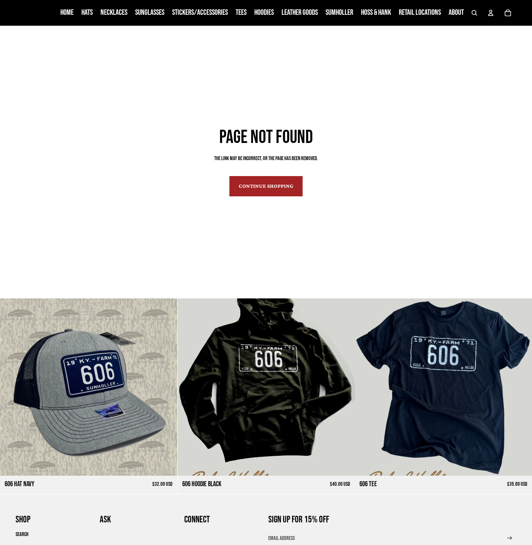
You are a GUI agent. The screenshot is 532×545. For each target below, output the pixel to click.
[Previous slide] (11, 386)
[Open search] (474, 12)
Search (22, 534)
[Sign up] (509, 538)
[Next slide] (165, 386)
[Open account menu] (490, 12)
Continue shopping (266, 186)
